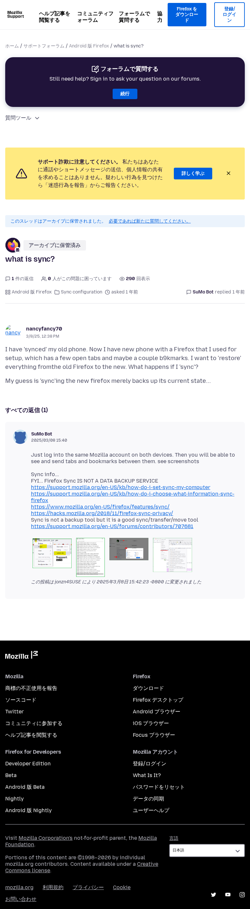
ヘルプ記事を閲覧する (54, 16)
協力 (159, 16)
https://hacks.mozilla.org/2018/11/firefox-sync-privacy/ (102, 513)
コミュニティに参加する (33, 723)
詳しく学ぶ (193, 173)
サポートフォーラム (43, 46)
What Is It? (147, 775)
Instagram (242, 894)
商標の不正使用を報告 (31, 688)
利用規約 (53, 887)
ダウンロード (148, 688)
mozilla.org (19, 887)
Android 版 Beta (25, 787)
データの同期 (148, 799)
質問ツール (18, 118)
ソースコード (20, 700)
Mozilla (21, 656)
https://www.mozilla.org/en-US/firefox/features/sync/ (100, 507)
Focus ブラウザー (154, 735)
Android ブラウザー (156, 711)
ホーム (12, 46)
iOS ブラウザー (151, 723)
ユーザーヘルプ (151, 810)
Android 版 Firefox (89, 46)
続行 (125, 94)
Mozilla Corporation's (46, 838)
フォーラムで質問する (134, 16)
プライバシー (88, 887)
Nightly (14, 799)
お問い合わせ (20, 899)
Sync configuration (81, 292)
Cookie (122, 887)
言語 (173, 838)
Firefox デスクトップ (158, 700)
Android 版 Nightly (28, 810)
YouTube (227, 894)
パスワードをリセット (159, 787)
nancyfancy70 (44, 329)
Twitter (14, 711)
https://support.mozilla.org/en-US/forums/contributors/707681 (112, 526)
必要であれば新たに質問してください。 (150, 221)
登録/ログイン (229, 14)
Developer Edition (28, 763)
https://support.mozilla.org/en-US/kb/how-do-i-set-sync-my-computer (120, 487)
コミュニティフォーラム (95, 16)
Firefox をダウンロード (186, 14)
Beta (11, 775)
